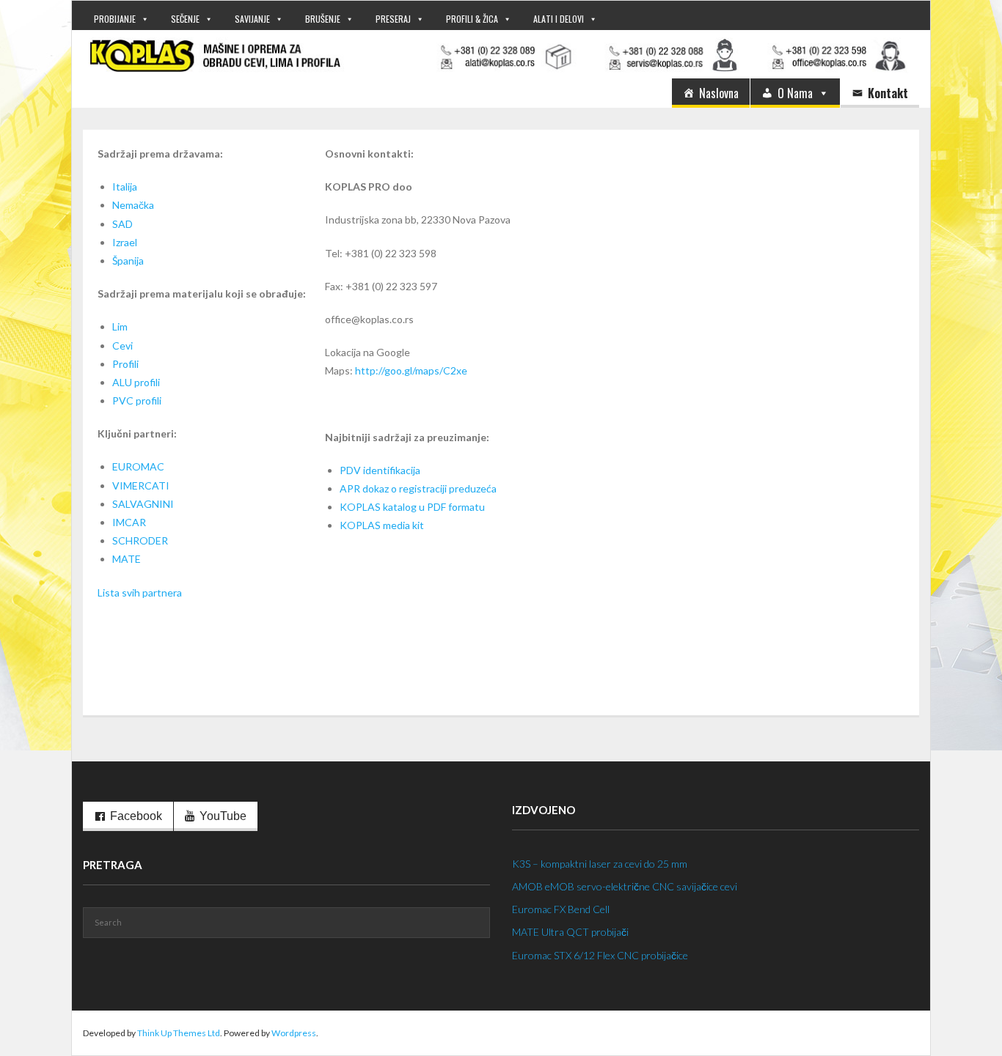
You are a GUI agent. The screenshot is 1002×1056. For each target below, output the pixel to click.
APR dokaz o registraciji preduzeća (418, 488)
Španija (128, 260)
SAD (122, 224)
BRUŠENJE (322, 18)
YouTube (223, 816)
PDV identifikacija (380, 470)
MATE (126, 559)
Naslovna (719, 93)
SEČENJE (185, 18)
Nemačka (133, 205)
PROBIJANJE (115, 18)
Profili (125, 364)
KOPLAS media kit (382, 525)
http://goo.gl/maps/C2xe (411, 370)
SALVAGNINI (143, 504)
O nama (795, 93)
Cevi (122, 345)
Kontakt (888, 93)
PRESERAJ (393, 18)
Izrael (124, 242)
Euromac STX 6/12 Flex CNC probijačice (600, 955)
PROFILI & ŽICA (472, 18)
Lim (120, 326)
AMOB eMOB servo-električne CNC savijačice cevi (624, 886)
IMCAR (129, 522)
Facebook (136, 816)
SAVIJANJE (252, 18)
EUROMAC (138, 466)
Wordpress (293, 1032)
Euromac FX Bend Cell (561, 909)
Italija (124, 186)
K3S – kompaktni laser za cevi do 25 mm (599, 863)
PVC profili (136, 400)
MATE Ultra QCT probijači (570, 932)
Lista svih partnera (140, 592)
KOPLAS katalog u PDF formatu (412, 507)
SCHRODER (140, 540)
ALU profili (136, 382)
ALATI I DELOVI (558, 18)
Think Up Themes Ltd (178, 1032)
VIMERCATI (140, 485)
